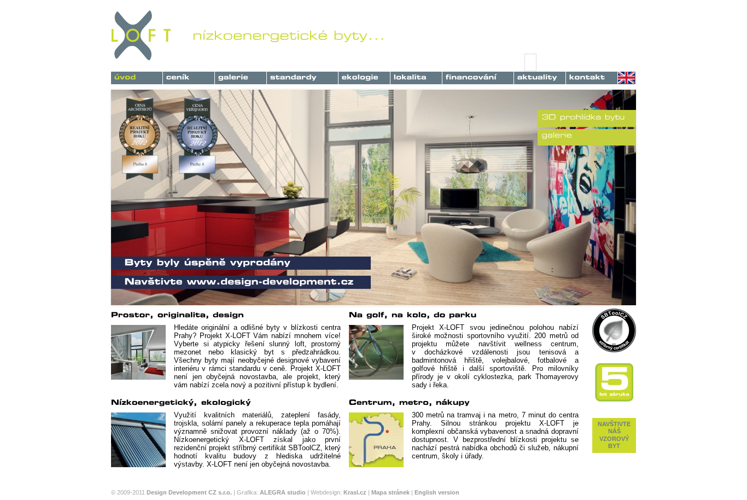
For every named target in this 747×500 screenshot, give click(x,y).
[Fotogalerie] (557, 135)
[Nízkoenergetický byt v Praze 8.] (364, 76)
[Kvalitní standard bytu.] (302, 76)
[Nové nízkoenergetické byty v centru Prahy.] (136, 76)
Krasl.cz (354, 492)
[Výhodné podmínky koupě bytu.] (477, 76)
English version (437, 492)
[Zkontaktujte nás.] (591, 76)
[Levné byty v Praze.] (188, 76)
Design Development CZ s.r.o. (189, 492)
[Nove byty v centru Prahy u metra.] (416, 76)
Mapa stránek (390, 492)
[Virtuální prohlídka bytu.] (583, 117)
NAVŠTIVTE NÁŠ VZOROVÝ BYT (614, 435)
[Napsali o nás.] (539, 76)
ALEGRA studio (283, 492)
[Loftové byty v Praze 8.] (240, 76)
